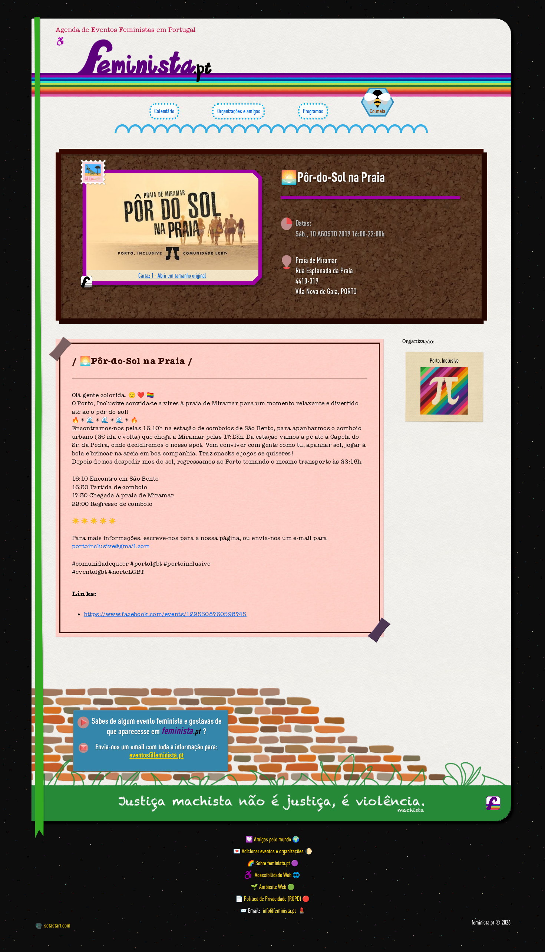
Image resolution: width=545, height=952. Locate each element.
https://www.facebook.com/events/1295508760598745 (165, 614)
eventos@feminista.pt (156, 754)
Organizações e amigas (238, 111)
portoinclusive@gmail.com (111, 546)
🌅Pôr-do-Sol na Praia (333, 177)
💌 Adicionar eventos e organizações (268, 851)
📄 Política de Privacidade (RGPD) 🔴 (272, 898)
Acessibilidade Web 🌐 (277, 874)
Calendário (164, 111)
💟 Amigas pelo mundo (268, 839)
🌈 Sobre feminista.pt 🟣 (272, 863)
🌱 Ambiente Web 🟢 (273, 886)
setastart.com (57, 925)
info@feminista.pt (279, 910)
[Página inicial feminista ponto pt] (145, 60)
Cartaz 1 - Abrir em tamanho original (172, 275)
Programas (313, 111)
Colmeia (377, 111)
